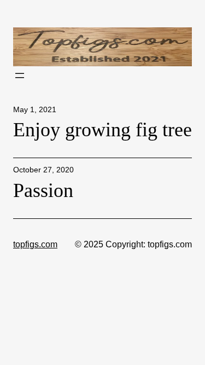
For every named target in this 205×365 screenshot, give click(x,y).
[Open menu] (19, 75)
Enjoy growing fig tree (102, 130)
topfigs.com (35, 244)
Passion (43, 190)
